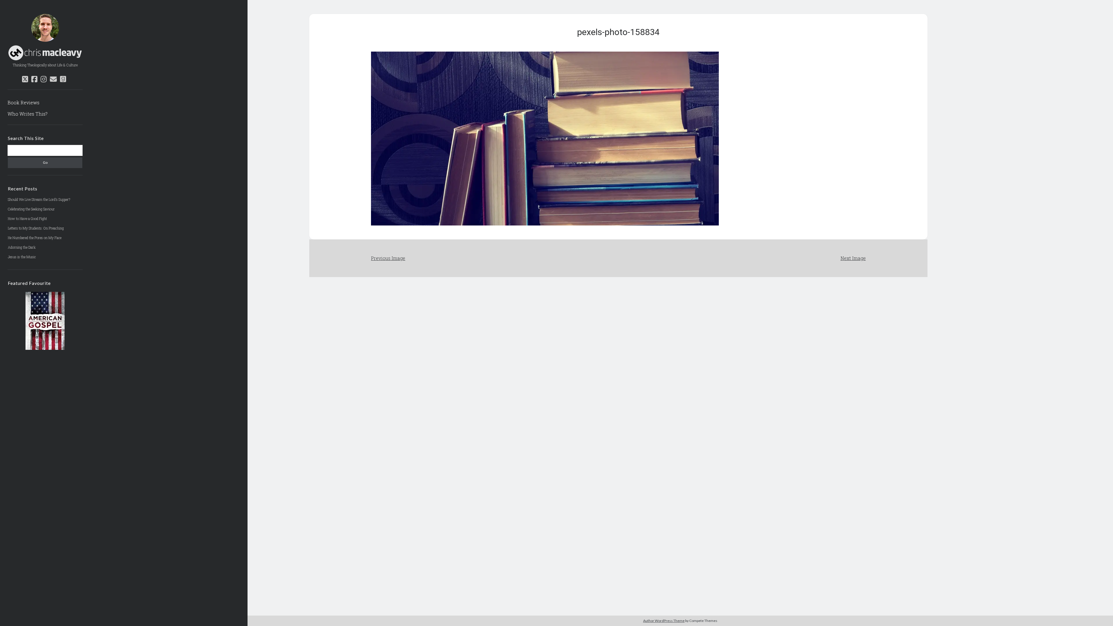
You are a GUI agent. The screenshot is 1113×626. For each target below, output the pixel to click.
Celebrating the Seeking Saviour (31, 209)
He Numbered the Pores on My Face (34, 237)
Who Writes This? (28, 114)
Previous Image (388, 258)
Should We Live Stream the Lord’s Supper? (39, 199)
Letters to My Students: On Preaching (36, 228)
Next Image (853, 258)
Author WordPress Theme (664, 620)
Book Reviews (23, 102)
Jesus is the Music (22, 256)
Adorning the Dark (22, 247)
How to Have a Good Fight (27, 218)
